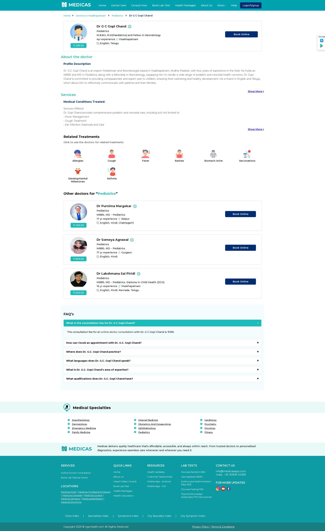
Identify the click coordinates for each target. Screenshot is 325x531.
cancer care (118, 5)
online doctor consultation (117, 332)
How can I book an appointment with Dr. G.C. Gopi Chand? (104, 342)
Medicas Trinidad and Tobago (94, 492)
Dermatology (79, 424)
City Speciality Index (159, 515)
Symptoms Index (128, 515)
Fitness (208, 432)
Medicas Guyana (93, 495)
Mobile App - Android (159, 481)
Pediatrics (118, 15)
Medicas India (68, 492)
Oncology (209, 428)
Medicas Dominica (71, 502)
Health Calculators (123, 495)
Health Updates (156, 472)
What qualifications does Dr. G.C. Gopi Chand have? (99, 378)
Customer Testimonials (159, 476)
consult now (139, 5)
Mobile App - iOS (156, 486)
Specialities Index (98, 515)
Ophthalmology (147, 428)
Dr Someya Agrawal (113, 240)
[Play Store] (321, 47)
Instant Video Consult (125, 481)
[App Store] (321, 41)
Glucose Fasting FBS (192, 489)
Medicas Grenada (72, 495)
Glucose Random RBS (193, 472)
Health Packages (185, 5)
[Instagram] (218, 489)
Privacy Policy (201, 526)
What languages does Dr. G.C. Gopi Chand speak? (98, 360)
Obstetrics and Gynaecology (154, 424)
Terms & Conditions (222, 526)
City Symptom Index (193, 515)
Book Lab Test (161, 5)
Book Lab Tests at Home (74, 477)
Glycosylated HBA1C (192, 476)
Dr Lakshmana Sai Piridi (116, 273)
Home (102, 5)
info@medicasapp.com (231, 471)
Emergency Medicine (84, 428)
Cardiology (210, 420)
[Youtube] (223, 489)
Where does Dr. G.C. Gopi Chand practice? (93, 351)
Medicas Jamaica (70, 498)
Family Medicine (81, 432)
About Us (206, 5)
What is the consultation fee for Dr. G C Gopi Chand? (100, 323)
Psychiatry (210, 424)
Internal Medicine (148, 420)
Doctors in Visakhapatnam (91, 15)
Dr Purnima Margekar (114, 206)
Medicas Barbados (92, 498)
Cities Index (72, 515)
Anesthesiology (81, 420)
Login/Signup (251, 5)
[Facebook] (229, 489)
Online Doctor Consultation (76, 472)
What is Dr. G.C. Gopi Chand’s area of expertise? (97, 369)
